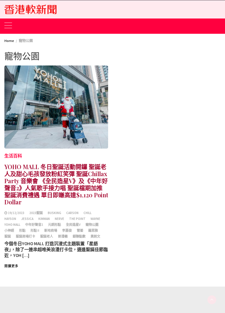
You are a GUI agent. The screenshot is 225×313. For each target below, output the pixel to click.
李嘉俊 (67, 230)
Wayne (95, 219)
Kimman (44, 219)
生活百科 (13, 156)
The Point (77, 219)
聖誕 (7, 236)
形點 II (34, 230)
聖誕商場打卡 (25, 236)
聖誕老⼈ (46, 236)
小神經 (9, 230)
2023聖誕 (36, 213)
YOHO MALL (12, 225)
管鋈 (80, 230)
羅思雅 (93, 230)
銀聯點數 (79, 236)
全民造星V (73, 225)
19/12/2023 (16, 213)
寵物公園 (92, 225)
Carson (72, 213)
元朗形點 (54, 225)
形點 (22, 230)
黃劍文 (95, 236)
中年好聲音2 (34, 225)
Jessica (27, 219)
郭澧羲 (63, 236)
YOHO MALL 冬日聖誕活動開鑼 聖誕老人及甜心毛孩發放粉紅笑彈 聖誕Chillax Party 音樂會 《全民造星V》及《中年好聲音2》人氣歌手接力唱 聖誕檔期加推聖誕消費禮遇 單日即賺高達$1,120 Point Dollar (56, 184)
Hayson (10, 219)
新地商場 (50, 230)
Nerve (59, 219)
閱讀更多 (11, 266)
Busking (54, 213)
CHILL (87, 213)
